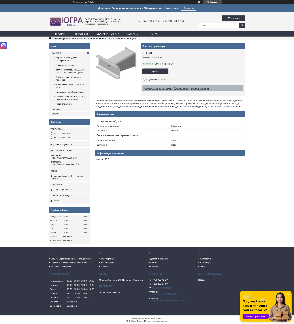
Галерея (104, 266)
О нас (154, 34)
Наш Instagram (107, 262)
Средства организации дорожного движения (71, 259)
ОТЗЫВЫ (56, 109)
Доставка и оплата (108, 34)
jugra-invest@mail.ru (62, 144)
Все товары (205, 262)
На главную (205, 259)
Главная (59, 34)
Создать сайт (79, 2)
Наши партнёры (107, 259)
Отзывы (154, 266)
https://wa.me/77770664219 (64, 158)
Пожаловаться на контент (156, 321)
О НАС (55, 114)
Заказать (188, 8)
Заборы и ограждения (66, 65)
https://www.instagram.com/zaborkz (68, 164)
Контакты (132, 34)
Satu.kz (160, 318)
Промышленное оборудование (70, 92)
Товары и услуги (61, 38)
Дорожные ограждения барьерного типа (92, 38)
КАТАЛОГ (57, 53)
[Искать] (242, 25)
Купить (155, 71)
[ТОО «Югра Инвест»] (66, 26)
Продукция (81, 34)
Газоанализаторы (64, 104)
